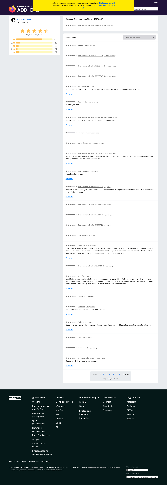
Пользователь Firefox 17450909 (90, 25)
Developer (108, 410)
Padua (80, 322)
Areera (80, 45)
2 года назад (91, 246)
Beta (81, 406)
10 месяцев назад (92, 133)
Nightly (82, 402)
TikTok (129, 410)
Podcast (130, 418)
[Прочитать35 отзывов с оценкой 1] (34, 52)
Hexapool (81, 307)
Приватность (14, 461)
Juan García (82, 235)
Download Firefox (64, 402)
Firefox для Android (107, 3)
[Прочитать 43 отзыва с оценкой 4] (34, 43)
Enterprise (84, 418)
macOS (59, 410)
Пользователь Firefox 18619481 (90, 266)
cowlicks (24, 22)
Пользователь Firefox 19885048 (90, 76)
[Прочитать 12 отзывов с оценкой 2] (34, 49)
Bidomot (81, 102)
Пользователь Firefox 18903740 (90, 225)
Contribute (108, 406)
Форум (35, 439)
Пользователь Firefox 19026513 (90, 205)
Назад (94, 374)
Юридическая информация (39, 461)
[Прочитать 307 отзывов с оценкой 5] (34, 39)
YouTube (130, 406)
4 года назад (109, 25)
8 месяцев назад (91, 102)
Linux (58, 423)
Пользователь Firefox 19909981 (90, 56)
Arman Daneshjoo (84, 143)
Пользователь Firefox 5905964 (90, 153)
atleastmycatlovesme (86, 358)
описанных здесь (36, 467)
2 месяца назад (90, 45)
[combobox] (142, 8)
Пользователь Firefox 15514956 (90, 215)
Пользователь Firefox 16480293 (90, 187)
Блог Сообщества (41, 435)
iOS (57, 414)
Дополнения (38, 397)
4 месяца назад (110, 56)
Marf (79, 276)
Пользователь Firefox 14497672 (90, 117)
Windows (60, 406)
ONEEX (80, 296)
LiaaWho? (81, 246)
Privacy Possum (24, 19)
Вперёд (126, 374)
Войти (156, 3)
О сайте (36, 402)
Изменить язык (132, 467)
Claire (80, 338)
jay (79, 86)
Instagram (131, 402)
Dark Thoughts (83, 171)
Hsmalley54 (82, 348)
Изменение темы (133, 474)
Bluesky (130, 414)
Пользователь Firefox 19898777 (90, 66)
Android (59, 418)
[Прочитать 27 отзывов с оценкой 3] (34, 46)
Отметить (69, 94)
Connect (107, 402)
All (57, 427)
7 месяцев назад (87, 86)
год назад (94, 171)
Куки (24, 461)
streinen (81, 133)
